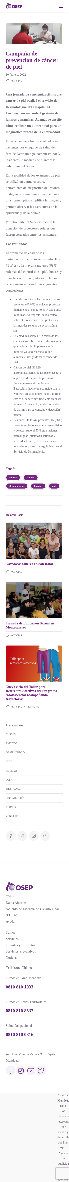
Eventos (11, 743)
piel (54, 485)
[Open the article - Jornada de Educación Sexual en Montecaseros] (20, 600)
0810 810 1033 (19, 986)
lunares (38, 485)
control (30, 477)
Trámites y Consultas (20, 945)
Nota (9, 761)
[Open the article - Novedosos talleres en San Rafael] (20, 541)
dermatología (16, 485)
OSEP (9, 779)
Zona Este (12, 816)
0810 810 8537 (19, 1010)
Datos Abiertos (16, 903)
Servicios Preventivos (21, 951)
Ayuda (10, 921)
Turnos (11, 807)
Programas (31, 706)
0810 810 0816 (19, 1034)
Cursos (11, 734)
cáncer (13, 477)
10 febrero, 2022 (16, 74)
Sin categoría (15, 798)
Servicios (12, 939)
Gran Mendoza (16, 752)
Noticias (16, 80)
